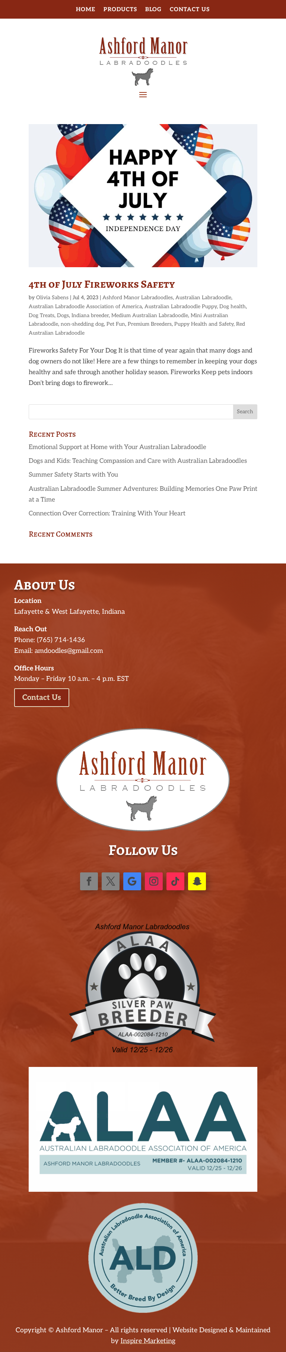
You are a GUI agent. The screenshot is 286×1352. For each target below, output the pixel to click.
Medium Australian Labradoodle (149, 315)
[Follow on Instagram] (154, 881)
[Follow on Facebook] (89, 881)
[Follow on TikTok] (175, 881)
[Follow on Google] (132, 881)
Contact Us (190, 10)
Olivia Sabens (52, 297)
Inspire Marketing (148, 1341)
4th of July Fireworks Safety (102, 284)
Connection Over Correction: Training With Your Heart (107, 513)
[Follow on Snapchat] (197, 881)
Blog (153, 10)
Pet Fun (116, 324)
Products (120, 10)
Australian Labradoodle (203, 297)
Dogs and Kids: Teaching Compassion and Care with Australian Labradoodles (138, 461)
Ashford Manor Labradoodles (137, 297)
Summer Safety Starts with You (73, 474)
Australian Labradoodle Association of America (85, 306)
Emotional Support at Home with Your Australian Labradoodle (117, 447)
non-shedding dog (82, 324)
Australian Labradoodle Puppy (180, 306)
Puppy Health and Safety (203, 324)
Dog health (232, 306)
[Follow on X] (111, 881)
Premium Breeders (150, 324)
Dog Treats (41, 315)
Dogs (63, 315)
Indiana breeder (90, 315)
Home (85, 10)
